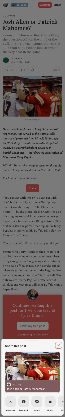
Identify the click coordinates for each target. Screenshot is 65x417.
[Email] (36, 401)
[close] (58, 345)
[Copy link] (10, 401)
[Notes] (50, 401)
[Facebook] (23, 401)
